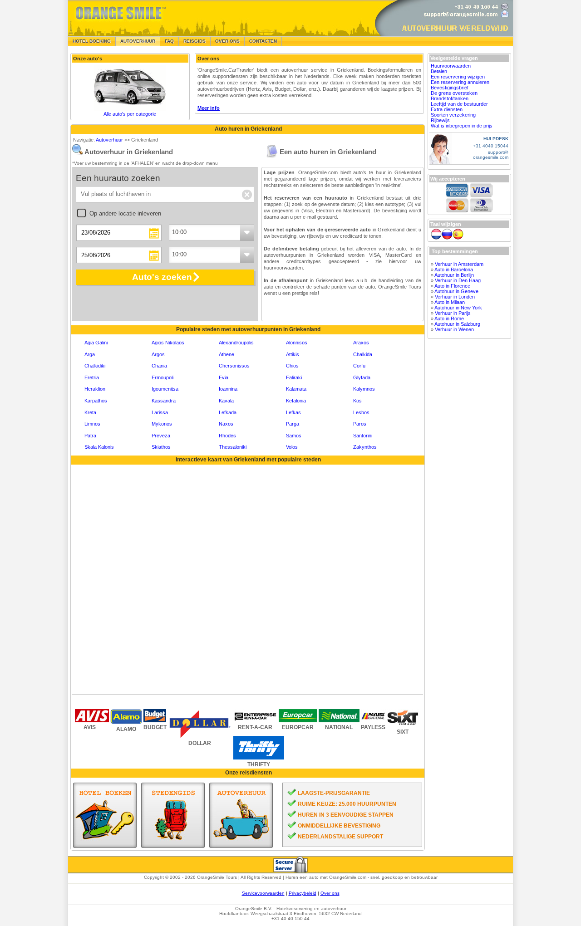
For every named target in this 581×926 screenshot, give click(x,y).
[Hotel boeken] (105, 815)
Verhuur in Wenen (454, 329)
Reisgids (194, 41)
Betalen (439, 71)
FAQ (169, 41)
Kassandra (164, 400)
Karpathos (95, 400)
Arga (89, 354)
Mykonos (162, 423)
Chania (159, 365)
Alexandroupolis (236, 342)
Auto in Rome (449, 318)
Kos (357, 400)
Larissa (160, 412)
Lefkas (293, 412)
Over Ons (227, 41)
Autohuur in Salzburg (457, 324)
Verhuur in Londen (455, 296)
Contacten (263, 41)
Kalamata (296, 389)
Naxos (226, 423)
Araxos (361, 342)
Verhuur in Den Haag (458, 280)
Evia (223, 377)
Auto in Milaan (449, 302)
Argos (158, 354)
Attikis (292, 354)
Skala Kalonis (99, 447)
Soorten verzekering (453, 115)
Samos (293, 435)
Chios (292, 365)
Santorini (362, 435)
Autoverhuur (109, 139)
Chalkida (362, 354)
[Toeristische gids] (173, 815)
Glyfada (361, 377)
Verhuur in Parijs (453, 313)
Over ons (330, 893)
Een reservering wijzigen (458, 76)
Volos (292, 447)
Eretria (91, 377)
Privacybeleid (302, 893)
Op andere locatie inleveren (125, 213)
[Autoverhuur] (241, 815)
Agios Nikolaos (168, 342)
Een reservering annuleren (460, 82)
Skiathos (161, 447)
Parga (292, 423)
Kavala (226, 400)
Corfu (359, 365)
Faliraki (294, 377)
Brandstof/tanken (449, 98)
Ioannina (228, 389)
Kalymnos (364, 389)
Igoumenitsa (165, 389)
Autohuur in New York (458, 307)
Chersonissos (234, 365)
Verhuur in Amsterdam (459, 264)
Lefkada (227, 412)
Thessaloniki (232, 447)
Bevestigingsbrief (449, 87)
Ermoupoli (162, 377)
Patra (90, 435)
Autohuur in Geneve (456, 291)
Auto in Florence (452, 286)
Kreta (90, 412)
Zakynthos (365, 447)
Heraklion (94, 389)
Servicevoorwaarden (263, 893)
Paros (359, 423)
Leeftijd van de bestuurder (459, 104)
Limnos (92, 423)
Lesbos (361, 412)
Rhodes (227, 435)
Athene (226, 354)
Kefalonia (296, 400)
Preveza (161, 435)
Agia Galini (96, 342)
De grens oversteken (454, 93)
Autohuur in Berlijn (454, 275)
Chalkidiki (94, 365)
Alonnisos (296, 342)
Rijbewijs (440, 120)
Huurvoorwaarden (451, 66)
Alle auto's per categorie (129, 114)
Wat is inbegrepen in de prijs (461, 125)
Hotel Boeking (92, 41)
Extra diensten (447, 109)
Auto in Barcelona (453, 269)
